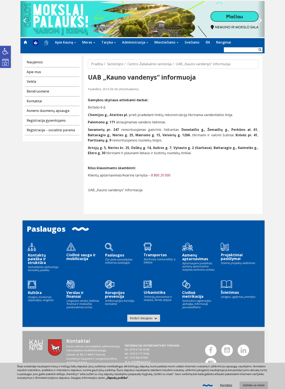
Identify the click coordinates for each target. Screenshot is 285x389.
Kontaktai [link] (34, 101)
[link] (5, 51)
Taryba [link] (107, 42)
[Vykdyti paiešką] (259, 49)
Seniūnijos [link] (115, 64)
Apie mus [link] (34, 72)
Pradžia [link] (97, 64)
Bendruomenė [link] (38, 91)
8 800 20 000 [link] (160, 175)
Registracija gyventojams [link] (46, 120)
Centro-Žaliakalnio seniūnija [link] (149, 64)
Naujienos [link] (35, 62)
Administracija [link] (134, 42)
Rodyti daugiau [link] (141, 318)
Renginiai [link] (223, 42)
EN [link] (208, 42)
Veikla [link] (31, 81)
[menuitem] (25, 42)
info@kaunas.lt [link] (140, 362)
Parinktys (226, 385)
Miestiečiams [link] (165, 42)
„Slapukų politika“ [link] (117, 378)
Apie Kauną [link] (64, 42)
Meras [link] (87, 42)
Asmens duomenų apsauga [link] (48, 110)
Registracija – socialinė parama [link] (51, 130)
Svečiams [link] (192, 42)
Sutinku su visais (254, 385)
